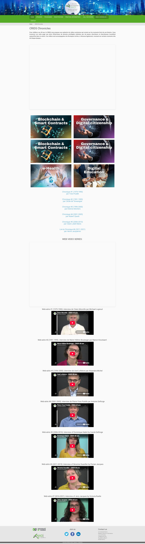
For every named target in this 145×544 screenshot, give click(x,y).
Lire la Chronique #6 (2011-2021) (72, 229)
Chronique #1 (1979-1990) (72, 192)
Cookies (80, 542)
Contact (33, 20)
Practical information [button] (72, 17)
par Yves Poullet (72, 194)
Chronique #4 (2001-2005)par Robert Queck (72, 215)
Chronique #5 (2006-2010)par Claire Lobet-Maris (72, 223)
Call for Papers (88, 17)
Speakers (39, 17)
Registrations (58, 17)
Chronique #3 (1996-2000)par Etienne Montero (72, 208)
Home (32, 17)
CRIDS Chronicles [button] (101, 17)
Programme (48, 17)
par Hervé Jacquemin (72, 231)
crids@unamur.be (102, 536)
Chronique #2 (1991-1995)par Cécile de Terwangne (72, 200)
